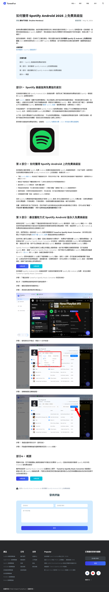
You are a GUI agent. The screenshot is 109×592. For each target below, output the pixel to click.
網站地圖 (34, 566)
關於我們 (22, 556)
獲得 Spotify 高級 (49, 105)
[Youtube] (93, 573)
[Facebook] (98, 573)
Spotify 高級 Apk (26, 176)
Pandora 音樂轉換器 (9, 577)
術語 (21, 563)
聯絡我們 (22, 560)
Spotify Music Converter (32, 488)
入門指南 (34, 560)
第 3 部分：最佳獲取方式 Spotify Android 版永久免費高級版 (41, 70)
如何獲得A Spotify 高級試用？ (26, 50)
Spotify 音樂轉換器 (8, 563)
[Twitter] (87, 573)
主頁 (20, 488)
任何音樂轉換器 (7, 573)
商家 (80, 3)
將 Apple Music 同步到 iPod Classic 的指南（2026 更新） (60, 570)
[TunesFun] (9, 3)
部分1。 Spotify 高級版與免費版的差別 (33, 62)
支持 (95, 3)
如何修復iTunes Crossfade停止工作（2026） (56, 556)
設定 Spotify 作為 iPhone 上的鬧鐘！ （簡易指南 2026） (59, 560)
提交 (54, 528)
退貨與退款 (23, 570)
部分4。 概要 (24, 74)
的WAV (26, 252)
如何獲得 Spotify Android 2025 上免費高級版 (56, 488)
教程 (88, 3)
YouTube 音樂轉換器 (9, 566)
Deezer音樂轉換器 (8, 580)
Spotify (22, 100)
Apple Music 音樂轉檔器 (10, 560)
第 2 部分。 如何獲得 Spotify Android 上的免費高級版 (38, 66)
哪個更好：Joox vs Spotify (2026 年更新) (55, 566)
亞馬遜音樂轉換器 (8, 570)
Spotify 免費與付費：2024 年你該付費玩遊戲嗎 (62, 122)
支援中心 (34, 556)
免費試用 (22, 266)
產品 (33, 563)
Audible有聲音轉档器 (9, 556)
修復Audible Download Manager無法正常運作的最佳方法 (60, 563)
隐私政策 (22, 566)
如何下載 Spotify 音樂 (39, 235)
